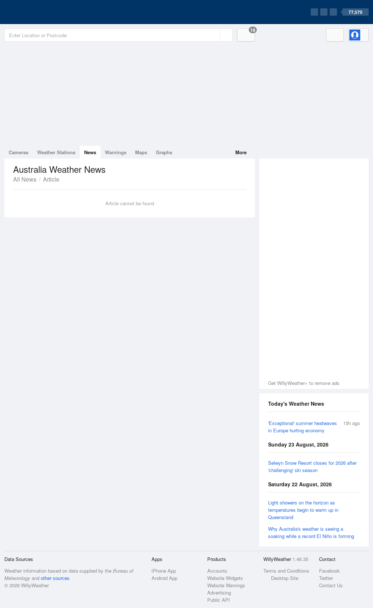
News (90, 152)
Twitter (326, 577)
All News (24, 179)
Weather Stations (56, 152)
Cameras (18, 152)
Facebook (329, 570)
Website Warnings (226, 585)
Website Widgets (225, 577)
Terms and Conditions (286, 570)
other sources (55, 577)
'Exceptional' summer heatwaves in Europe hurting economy (302, 427)
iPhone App (164, 570)
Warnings (115, 152)
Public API (218, 599)
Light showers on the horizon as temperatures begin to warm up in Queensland (303, 510)
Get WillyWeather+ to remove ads (303, 382)
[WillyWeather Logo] (38, 12)
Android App (164, 577)
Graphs (164, 152)
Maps (141, 152)
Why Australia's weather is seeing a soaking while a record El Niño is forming (311, 532)
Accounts (217, 570)
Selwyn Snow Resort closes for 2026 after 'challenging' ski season (312, 466)
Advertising (219, 592)
